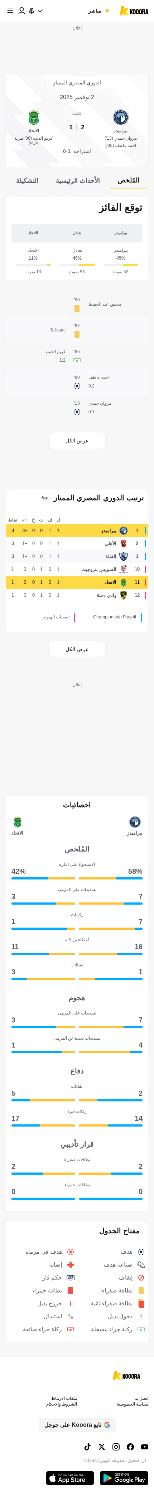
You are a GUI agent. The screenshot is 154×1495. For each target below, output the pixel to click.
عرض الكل (77, 441)
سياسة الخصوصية (132, 1404)
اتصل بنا (141, 1398)
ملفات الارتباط (64, 1398)
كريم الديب (56, 351)
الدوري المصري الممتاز (77, 82)
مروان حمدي (99, 403)
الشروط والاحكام (61, 1404)
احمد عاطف (99, 377)
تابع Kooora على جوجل (72, 1425)
